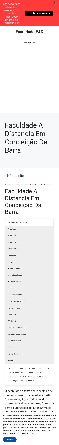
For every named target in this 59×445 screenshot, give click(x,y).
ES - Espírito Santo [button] (14, 282)
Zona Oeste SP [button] (13, 249)
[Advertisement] (29, 81)
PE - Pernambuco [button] (14, 308)
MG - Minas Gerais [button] (15, 275)
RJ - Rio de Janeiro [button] (14, 268)
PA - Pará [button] (11, 360)
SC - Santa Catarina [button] (15, 295)
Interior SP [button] (11, 262)
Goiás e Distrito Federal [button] (17, 328)
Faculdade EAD (29, 31)
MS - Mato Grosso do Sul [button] (17, 334)
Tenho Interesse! (39, 13)
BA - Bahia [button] (12, 314)
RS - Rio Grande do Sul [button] (16, 301)
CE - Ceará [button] (12, 321)
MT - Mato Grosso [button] (14, 341)
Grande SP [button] (12, 255)
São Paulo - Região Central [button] (17, 222)
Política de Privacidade (22, 433)
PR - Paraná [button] (12, 288)
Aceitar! (9, 439)
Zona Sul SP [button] (12, 242)
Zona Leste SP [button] (13, 236)
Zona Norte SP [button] (13, 229)
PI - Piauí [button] (11, 347)
